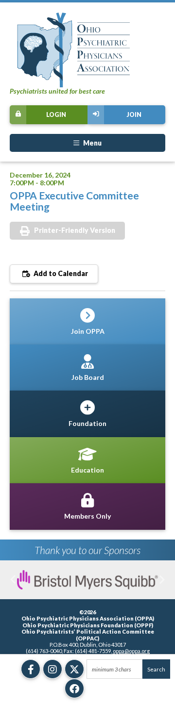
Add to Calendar (60, 273)
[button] (13, 579)
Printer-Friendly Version (74, 230)
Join (133, 114)
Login (56, 114)
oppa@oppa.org (131, 651)
